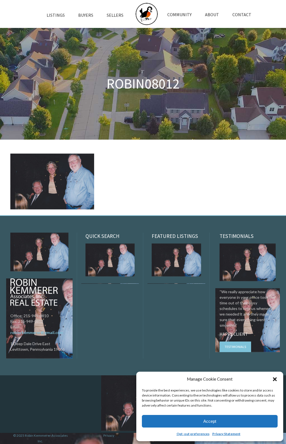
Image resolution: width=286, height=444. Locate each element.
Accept (209, 421)
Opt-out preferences (193, 434)
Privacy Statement (226, 434)
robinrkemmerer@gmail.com (36, 332)
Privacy (108, 435)
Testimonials (235, 347)
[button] (275, 379)
